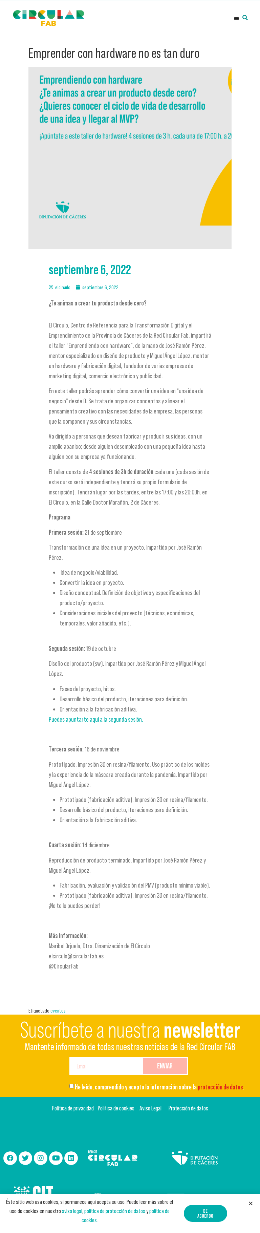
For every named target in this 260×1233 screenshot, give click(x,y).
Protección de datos (188, 1108)
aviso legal (72, 1211)
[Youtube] (56, 1158)
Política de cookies (116, 1108)
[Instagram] (40, 1158)
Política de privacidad (73, 1108)
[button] (236, 18)
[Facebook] (10, 1158)
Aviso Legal (150, 1108)
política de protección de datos (114, 1211)
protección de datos (220, 1087)
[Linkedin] (71, 1158)
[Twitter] (25, 1158)
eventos (58, 1010)
